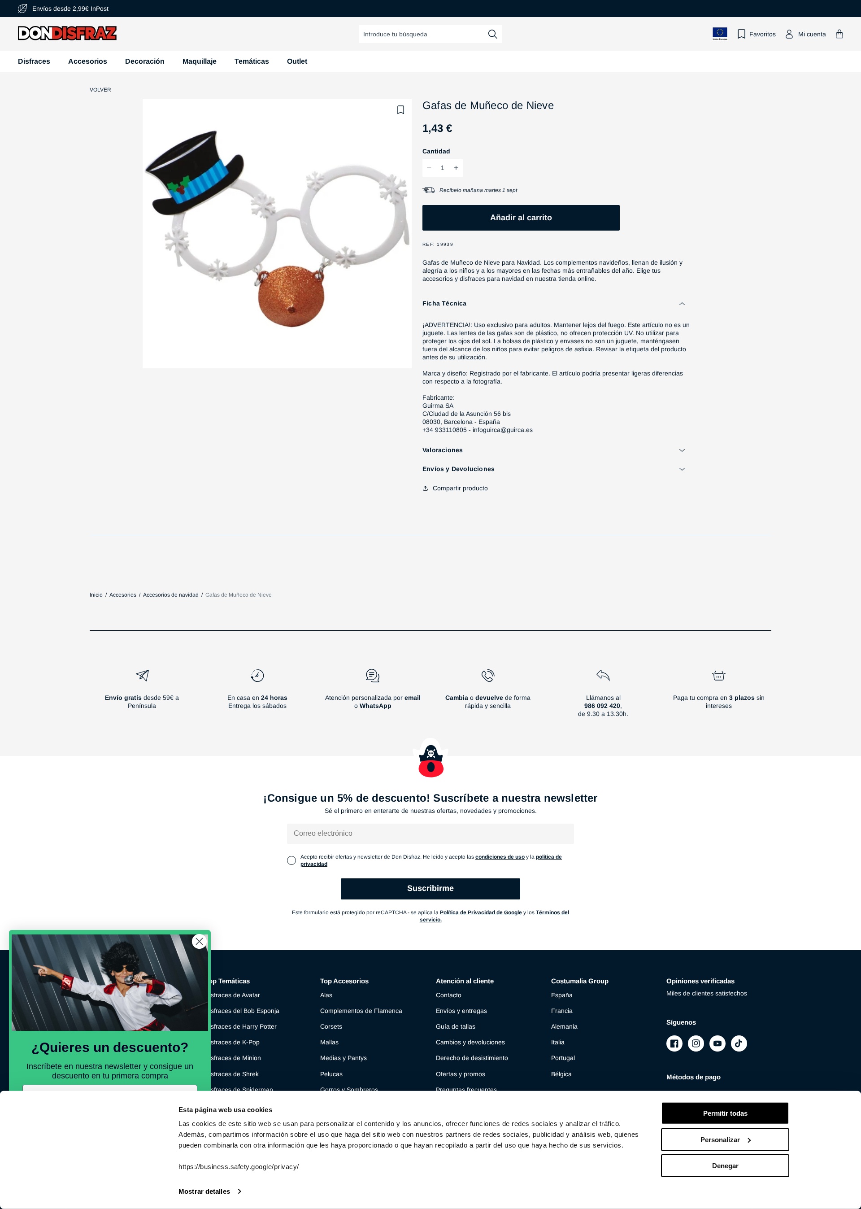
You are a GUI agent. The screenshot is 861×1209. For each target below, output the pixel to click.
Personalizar (720, 1139)
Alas (326, 995)
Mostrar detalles (204, 1191)
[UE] (720, 34)
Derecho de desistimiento (472, 1057)
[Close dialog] (199, 941)
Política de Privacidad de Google (481, 912)
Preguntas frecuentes (466, 1089)
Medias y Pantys (343, 1057)
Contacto (448, 995)
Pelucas (331, 1074)
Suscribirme (430, 888)
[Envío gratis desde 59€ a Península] (142, 696)
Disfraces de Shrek (232, 1074)
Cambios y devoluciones (470, 1042)
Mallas (329, 1042)
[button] (839, 34)
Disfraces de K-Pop (232, 1042)
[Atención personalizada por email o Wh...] (372, 696)
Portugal (563, 1057)
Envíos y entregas (461, 1010)
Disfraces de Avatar (232, 995)
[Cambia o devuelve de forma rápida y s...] (488, 696)
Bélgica (561, 1074)
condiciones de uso (500, 857)
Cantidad (436, 151)
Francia (562, 1010)
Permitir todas (725, 1113)
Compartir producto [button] (460, 488)
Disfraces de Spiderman (239, 1089)
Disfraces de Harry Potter (241, 1026)
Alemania (564, 1026)
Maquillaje (200, 61)
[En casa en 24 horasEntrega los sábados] (257, 696)
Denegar (725, 1166)
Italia (558, 1042)
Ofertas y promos (460, 1074)
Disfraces (34, 61)
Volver (100, 90)
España (562, 995)
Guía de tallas (455, 1026)
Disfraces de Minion (233, 1057)
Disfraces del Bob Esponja (242, 1010)
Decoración (145, 61)
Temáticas (252, 61)
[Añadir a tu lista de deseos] (401, 110)
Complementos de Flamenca (361, 1010)
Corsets (331, 1026)
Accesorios (87, 61)
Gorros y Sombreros (349, 1089)
